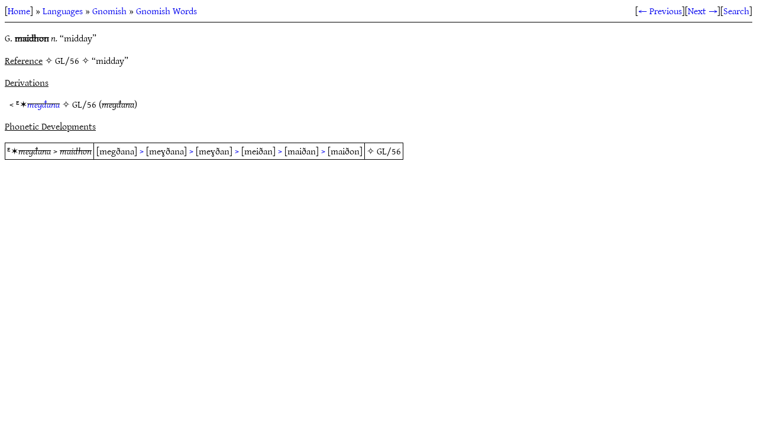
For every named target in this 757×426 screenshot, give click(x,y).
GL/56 (84, 104)
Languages (63, 10)
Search (736, 10)
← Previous (660, 10)
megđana (43, 104)
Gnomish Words (166, 10)
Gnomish (109, 10)
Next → (702, 10)
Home (19, 10)
